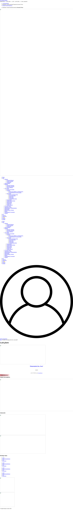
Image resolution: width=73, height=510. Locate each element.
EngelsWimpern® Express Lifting (15, 192)
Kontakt (3, 219)
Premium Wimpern (10, 180)
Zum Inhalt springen (3, 0)
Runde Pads (11, 196)
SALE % (4, 215)
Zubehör (6, 213)
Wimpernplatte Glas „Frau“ (36, 366)
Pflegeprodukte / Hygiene (9, 210)
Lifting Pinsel (9, 201)
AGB (3, 457)
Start (1, 339)
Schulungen (4, 216)
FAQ (3, 459)
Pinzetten (6, 184)
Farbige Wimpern (10, 181)
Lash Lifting (7, 188)
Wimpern (6, 179)
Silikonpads (9, 193)
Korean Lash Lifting (10, 189)
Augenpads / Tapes (8, 207)
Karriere (3, 218)
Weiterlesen (4, 375)
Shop (3, 178)
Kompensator (9, 199)
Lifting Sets (9, 203)
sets (3, 214)
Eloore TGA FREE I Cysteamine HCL (16, 191)
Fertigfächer (9, 182)
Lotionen (8, 190)
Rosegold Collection (10, 186)
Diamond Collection (10, 185)
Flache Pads (11, 197)
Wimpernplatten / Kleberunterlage (11, 208)
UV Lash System (8, 250)
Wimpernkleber (7, 183)
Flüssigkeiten (7, 209)
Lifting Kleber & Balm (11, 200)
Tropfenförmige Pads (13, 198)
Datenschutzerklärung (6, 458)
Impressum (4, 460)
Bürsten (6, 211)
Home (3, 177)
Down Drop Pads (12, 195)
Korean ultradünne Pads (13, 194)
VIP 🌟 (3, 217)
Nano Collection (10, 187)
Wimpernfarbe (9, 202)
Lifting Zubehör (10, 204)
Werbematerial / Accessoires (10, 212)
